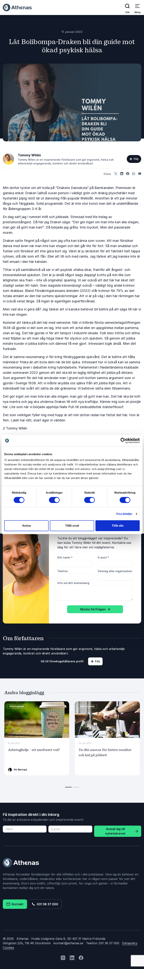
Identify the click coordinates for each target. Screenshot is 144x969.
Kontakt (16, 904)
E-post (103, 557)
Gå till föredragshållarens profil (62, 661)
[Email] (139, 174)
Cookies (8, 948)
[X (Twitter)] (115, 174)
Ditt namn (65, 557)
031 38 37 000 (46, 904)
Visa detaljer (124, 513)
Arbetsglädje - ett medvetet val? (34, 750)
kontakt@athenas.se (68, 943)
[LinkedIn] (121, 174)
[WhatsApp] (133, 174)
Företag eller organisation (115, 571)
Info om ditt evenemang (73, 583)
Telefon (62, 571)
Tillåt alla (117, 525)
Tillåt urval (72, 525)
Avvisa (26, 525)
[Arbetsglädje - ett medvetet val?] (36, 719)
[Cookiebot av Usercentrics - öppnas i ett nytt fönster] (123, 440)
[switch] (54, 500)
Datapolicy (129, 943)
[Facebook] (127, 174)
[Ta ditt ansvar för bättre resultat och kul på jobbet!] (107, 719)
